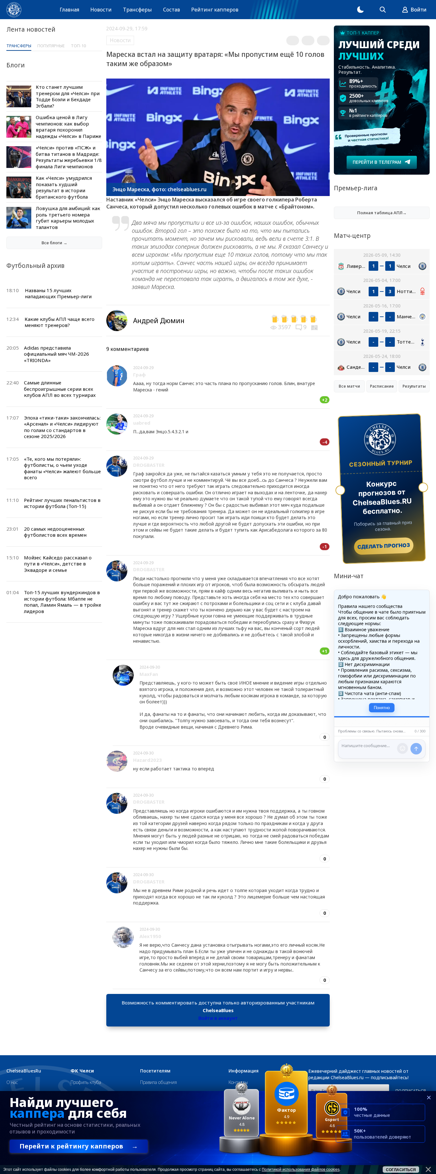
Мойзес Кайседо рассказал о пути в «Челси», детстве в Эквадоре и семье (58, 563)
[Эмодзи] (402, 748)
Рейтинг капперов (214, 9)
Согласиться (401, 1170)
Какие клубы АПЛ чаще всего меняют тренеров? (59, 322)
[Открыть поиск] (382, 9)
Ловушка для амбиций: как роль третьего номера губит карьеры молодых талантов (68, 217)
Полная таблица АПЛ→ (382, 213)
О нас (12, 1082)
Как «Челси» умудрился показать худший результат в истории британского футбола (64, 187)
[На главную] (13, 9)
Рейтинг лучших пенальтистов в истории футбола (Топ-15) (62, 503)
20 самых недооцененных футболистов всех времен (55, 532)
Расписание (382, 386)
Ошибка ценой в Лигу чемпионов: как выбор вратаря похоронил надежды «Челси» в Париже (68, 126)
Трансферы (137, 9)
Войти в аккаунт (218, 1018)
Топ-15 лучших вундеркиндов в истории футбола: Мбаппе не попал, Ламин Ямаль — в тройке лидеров (62, 601)
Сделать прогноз (383, 546)
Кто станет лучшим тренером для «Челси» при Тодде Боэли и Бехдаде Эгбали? (68, 96)
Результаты (414, 386)
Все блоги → (54, 243)
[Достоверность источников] (315, 327)
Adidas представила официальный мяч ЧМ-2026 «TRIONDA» (56, 354)
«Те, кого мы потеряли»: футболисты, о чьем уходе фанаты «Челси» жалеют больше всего (62, 468)
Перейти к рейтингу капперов (78, 1146)
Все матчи (349, 386)
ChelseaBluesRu (23, 1071)
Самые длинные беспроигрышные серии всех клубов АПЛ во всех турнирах (60, 388)
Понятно (382, 707)
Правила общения (158, 1082)
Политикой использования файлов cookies (301, 1169)
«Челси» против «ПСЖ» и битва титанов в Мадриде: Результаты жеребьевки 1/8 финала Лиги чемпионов (69, 157)
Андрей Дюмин (158, 320)
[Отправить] (416, 748)
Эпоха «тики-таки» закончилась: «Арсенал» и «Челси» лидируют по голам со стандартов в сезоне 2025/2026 (62, 427)
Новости (101, 9)
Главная (69, 9)
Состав (171, 9)
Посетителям (155, 1071)
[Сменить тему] (360, 9)
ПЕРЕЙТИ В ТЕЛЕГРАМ (377, 162)
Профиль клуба (86, 1082)
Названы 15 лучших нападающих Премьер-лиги (58, 293)
